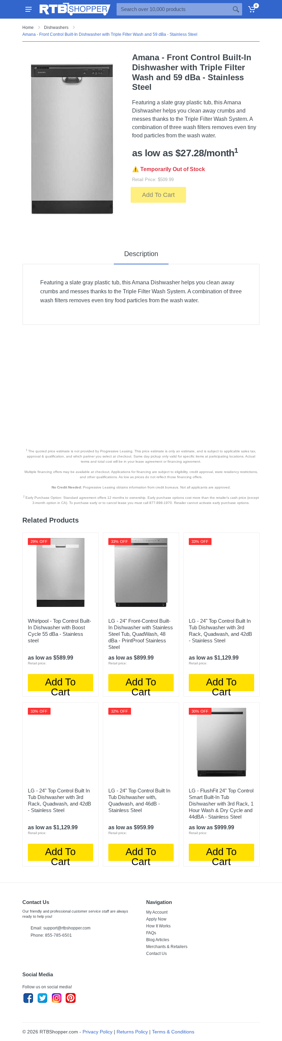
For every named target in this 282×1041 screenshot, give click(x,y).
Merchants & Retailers (166, 946)
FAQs (151, 932)
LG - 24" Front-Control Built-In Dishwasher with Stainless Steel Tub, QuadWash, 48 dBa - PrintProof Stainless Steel (140, 634)
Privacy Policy (97, 1031)
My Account (156, 912)
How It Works (158, 926)
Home (28, 27)
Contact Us (156, 953)
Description (141, 253)
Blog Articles (157, 939)
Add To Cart (158, 194)
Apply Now (156, 919)
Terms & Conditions (173, 1031)
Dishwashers (56, 27)
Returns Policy (132, 1031)
